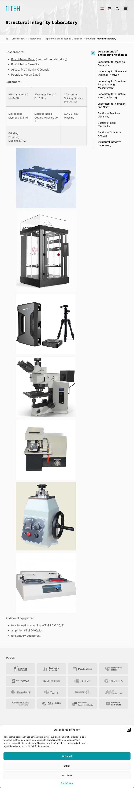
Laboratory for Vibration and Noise (111, 105)
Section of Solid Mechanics (107, 124)
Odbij (67, 765)
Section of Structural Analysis (109, 134)
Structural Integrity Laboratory (109, 143)
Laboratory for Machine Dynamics (111, 63)
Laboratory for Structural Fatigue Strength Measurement (112, 84)
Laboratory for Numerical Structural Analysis (112, 73)
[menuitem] (102, 8)
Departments (34, 38)
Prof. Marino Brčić (23, 59)
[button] (129, 730)
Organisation (18, 38)
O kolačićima (67, 783)
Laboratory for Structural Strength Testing (112, 95)
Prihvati (67, 756)
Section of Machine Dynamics (109, 115)
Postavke (67, 775)
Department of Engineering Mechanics (63, 38)
